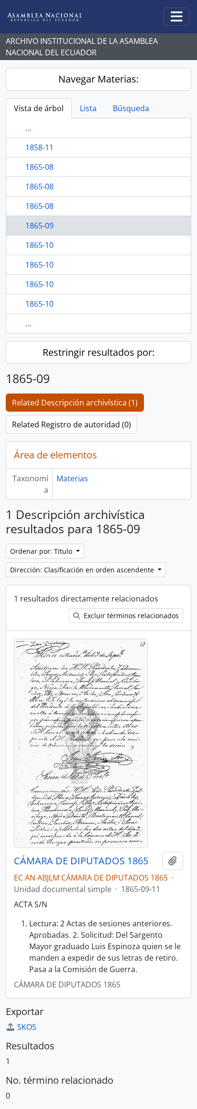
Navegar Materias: (98, 79)
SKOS (26, 1027)
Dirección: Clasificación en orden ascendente (83, 569)
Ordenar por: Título (42, 551)
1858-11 (39, 147)
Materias (72, 478)
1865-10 (39, 245)
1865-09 (39, 225)
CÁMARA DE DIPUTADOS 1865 (81, 861)
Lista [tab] (88, 108)
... (28, 128)
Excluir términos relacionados (130, 615)
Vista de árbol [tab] (39, 108)
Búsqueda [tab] (131, 108)
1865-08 (39, 167)
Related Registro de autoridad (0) (71, 424)
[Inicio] (52, 17)
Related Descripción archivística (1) (75, 402)
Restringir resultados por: (98, 352)
